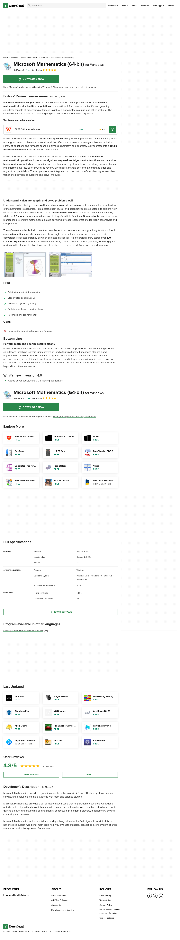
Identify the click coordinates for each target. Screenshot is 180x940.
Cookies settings (106, 918)
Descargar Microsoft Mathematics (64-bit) (23, 630)
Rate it (90, 774)
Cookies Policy (105, 905)
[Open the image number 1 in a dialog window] (70, 264)
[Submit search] (29, 5)
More (170, 5)
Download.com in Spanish (62, 910)
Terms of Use (105, 900)
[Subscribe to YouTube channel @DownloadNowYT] (161, 896)
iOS (133, 6)
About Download (58, 895)
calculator (8, 110)
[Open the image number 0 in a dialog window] (25, 264)
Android (144, 6)
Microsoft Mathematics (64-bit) (59, 64)
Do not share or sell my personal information (109, 911)
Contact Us (56, 905)
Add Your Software (59, 900)
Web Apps (157, 6)
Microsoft (49, 787)
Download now (33, 79)
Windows (112, 6)
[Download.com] (13, 5)
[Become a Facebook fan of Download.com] (149, 896)
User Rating (37, 70)
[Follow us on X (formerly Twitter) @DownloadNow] (155, 896)
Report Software (63, 612)
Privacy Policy (105, 895)
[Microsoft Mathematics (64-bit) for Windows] (7, 66)
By (19, 70)
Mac (124, 6)
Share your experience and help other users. (74, 87)
